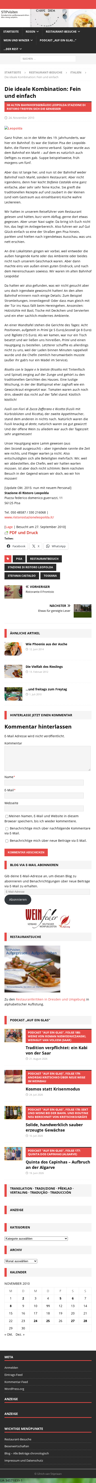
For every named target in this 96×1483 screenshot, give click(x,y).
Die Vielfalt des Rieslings (44, 666)
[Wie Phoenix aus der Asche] (13, 649)
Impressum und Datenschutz (23, 1460)
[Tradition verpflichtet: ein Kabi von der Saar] (13, 1035)
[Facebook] (36, 4)
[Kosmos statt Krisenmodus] (13, 1076)
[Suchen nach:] (48, 58)
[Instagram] (52, 4)
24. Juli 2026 (36, 1094)
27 (73, 1321)
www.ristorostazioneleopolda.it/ (29, 517)
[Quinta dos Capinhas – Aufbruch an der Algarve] (13, 1153)
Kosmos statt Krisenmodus (55, 1082)
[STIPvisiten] (48, 24)
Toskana (50, 576)
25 (48, 1321)
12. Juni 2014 (36, 649)
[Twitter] (44, 4)
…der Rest (11, 49)
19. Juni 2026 (36, 1173)
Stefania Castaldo (22, 576)
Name (8, 777)
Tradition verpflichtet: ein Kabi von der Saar (57, 1043)
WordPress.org (14, 1389)
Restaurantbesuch (44, 559)
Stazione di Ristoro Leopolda (30, 567)
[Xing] (60, 4)
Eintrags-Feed (13, 1375)
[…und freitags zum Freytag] (13, 694)
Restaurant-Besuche (61, 31)
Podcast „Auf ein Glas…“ (58, 40)
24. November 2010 (21, 118)
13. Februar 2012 (38, 671)
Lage (9, 527)
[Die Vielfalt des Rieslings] (13, 671)
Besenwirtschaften (16, 1446)
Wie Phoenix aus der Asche (46, 644)
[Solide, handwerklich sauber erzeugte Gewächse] (13, 1112)
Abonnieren (18, 899)
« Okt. (8, 1334)
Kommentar (13, 743)
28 (85, 1321)
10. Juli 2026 (36, 1135)
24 (35, 1321)
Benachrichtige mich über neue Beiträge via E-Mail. (48, 840)
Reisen (30, 31)
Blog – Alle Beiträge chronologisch (26, 1453)
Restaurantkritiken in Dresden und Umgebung (50, 999)
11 (48, 1306)
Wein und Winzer (16, 40)
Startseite (11, 31)
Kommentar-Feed (16, 1382)
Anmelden (11, 1368)
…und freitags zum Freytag (46, 689)
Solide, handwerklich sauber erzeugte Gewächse (57, 1120)
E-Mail (9, 790)
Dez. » (20, 1334)
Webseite (11, 803)
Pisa (19, 559)
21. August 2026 (38, 1058)
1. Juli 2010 (35, 694)
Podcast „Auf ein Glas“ (30, 1020)
